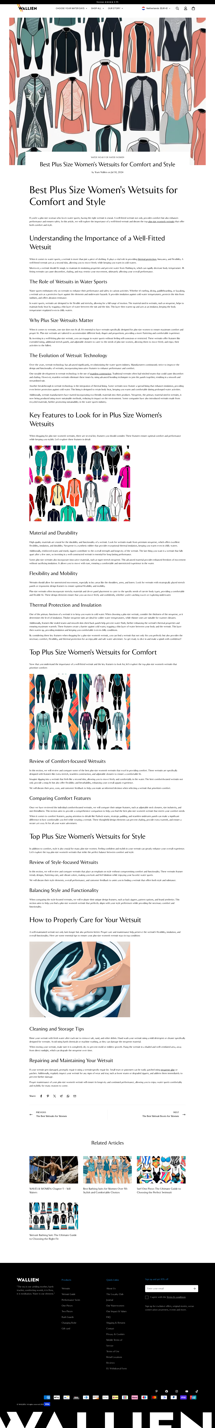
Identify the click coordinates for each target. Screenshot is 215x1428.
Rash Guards (68, 1317)
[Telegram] (61, 1096)
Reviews (110, 1363)
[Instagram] (176, 1391)
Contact (110, 1328)
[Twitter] (55, 1096)
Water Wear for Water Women (107, 157)
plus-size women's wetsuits (161, 221)
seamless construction (100, 374)
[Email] (75, 1096)
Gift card (66, 1328)
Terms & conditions (176, 1297)
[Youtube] (186, 1391)
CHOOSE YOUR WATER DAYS (70, 8)
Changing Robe (69, 1323)
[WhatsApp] (68, 1096)
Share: (32, 1096)
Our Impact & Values (116, 1311)
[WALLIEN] (27, 8)
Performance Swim (71, 1300)
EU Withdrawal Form (116, 1368)
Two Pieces (67, 1311)
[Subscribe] (194, 1288)
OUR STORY (114, 8)
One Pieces (67, 1306)
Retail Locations (114, 1357)
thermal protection (147, 259)
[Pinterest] (48, 1096)
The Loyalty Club (114, 1294)
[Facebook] (41, 1096)
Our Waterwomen (115, 1306)
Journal (109, 1300)
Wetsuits (66, 1288)
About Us (111, 1288)
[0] (193, 8)
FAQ (108, 1317)
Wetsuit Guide (68, 1294)
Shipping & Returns (115, 1323)
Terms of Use (112, 1351)
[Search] (177, 8)
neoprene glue (168, 1070)
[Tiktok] (197, 1391)
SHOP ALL (96, 8)
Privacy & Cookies (115, 1334)
